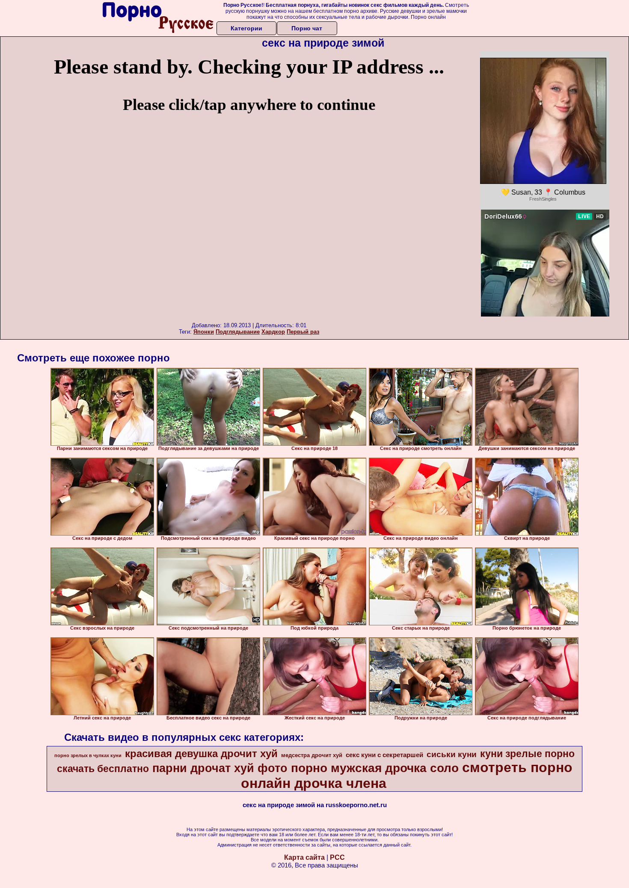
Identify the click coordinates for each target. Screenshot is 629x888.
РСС (337, 857)
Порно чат (306, 28)
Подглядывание (238, 332)
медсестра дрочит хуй (311, 755)
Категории (246, 28)
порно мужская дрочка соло (375, 768)
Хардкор (273, 332)
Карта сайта (304, 857)
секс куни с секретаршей (384, 755)
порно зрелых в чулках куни (88, 755)
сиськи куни (452, 754)
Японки (203, 332)
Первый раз (303, 332)
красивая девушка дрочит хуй (201, 753)
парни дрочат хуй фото (220, 768)
